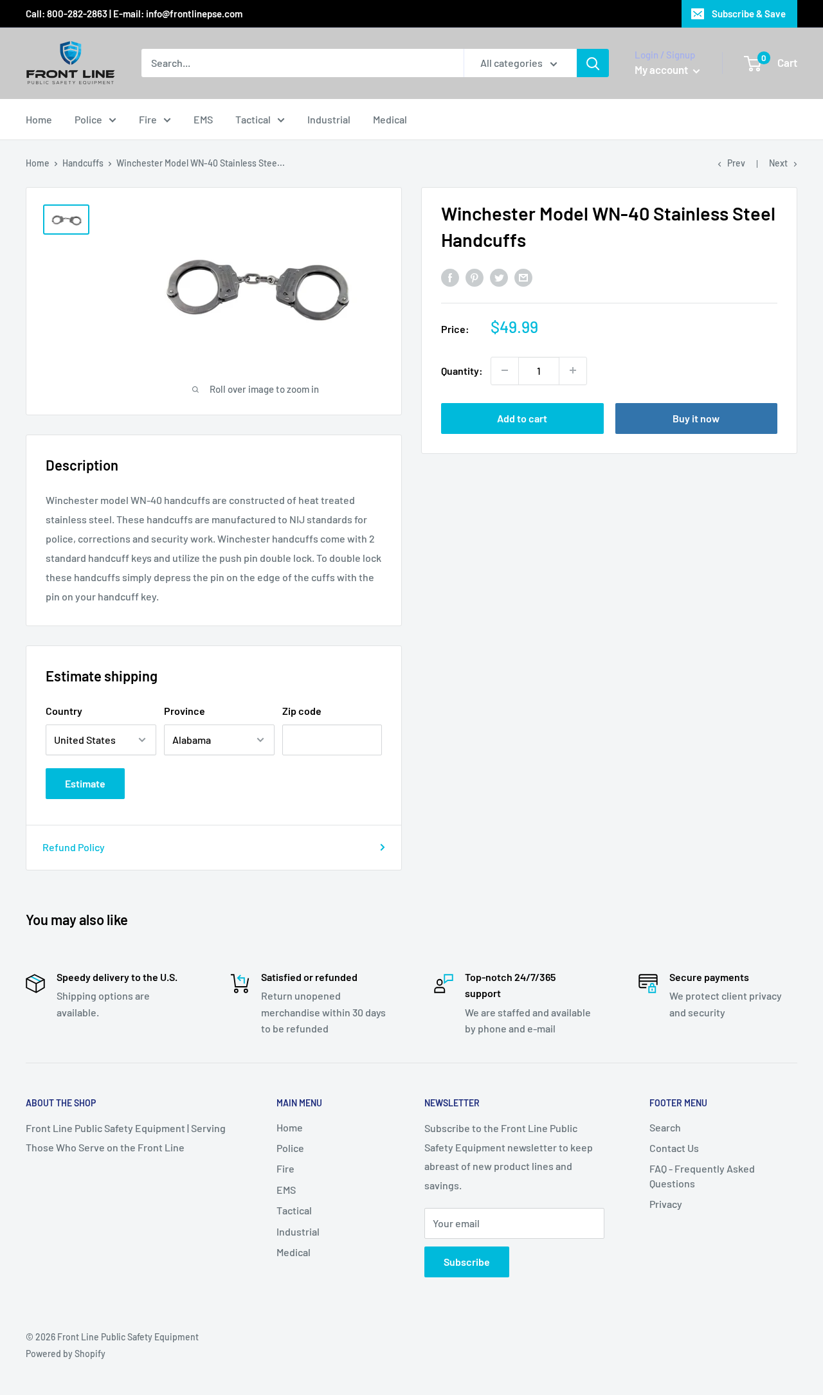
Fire (148, 119)
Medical (390, 119)
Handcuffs (83, 163)
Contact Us (674, 1148)
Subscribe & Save (749, 13)
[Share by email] (523, 277)
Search (665, 1127)
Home (39, 119)
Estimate (85, 783)
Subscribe (467, 1262)
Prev (736, 163)
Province (184, 711)
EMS (203, 119)
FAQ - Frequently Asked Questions (702, 1175)
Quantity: (462, 370)
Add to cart (522, 417)
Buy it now (696, 417)
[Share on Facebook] (450, 277)
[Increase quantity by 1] (572, 370)
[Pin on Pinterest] (475, 277)
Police (88, 119)
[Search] (593, 63)
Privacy (665, 1204)
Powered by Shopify (65, 1353)
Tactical (253, 119)
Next (778, 163)
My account (662, 69)
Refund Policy (73, 847)
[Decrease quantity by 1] (504, 370)
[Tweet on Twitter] (499, 277)
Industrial (328, 119)
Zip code (301, 711)
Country (64, 711)
